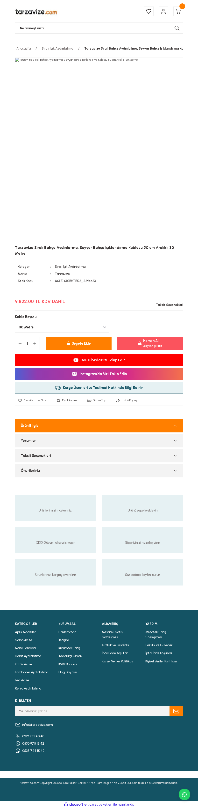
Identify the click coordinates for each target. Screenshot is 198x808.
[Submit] (176, 711)
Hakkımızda (67, 632)
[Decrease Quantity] (20, 343)
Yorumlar (28, 440)
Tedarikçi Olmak (70, 656)
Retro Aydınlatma (28, 688)
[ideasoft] (73, 804)
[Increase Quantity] (35, 343)
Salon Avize (23, 640)
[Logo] (36, 11)
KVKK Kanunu (67, 664)
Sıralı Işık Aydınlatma (70, 266)
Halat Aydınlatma (28, 656)
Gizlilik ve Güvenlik (115, 645)
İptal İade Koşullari (115, 653)
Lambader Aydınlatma (31, 672)
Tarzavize (62, 274)
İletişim (63, 640)
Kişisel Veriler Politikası (118, 661)
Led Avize (22, 680)
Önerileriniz (30, 470)
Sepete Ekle (81, 343)
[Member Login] (163, 11)
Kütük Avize (23, 664)
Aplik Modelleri (25, 632)
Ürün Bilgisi (30, 425)
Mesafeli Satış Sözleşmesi (112, 634)
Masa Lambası (25, 648)
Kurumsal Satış (69, 648)
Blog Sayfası (67, 672)
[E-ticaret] (98, 804)
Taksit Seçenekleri (36, 455)
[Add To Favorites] (32, 400)
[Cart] (178, 11)
